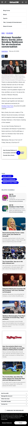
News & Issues (7, 26)
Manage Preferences (7, 422)
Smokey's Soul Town (10, 182)
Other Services (5, 398)
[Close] (26, 415)
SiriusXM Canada (6, 401)
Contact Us (4, 404)
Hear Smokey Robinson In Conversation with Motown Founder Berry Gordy (10, 153)
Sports (5, 18)
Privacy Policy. (4, 419)
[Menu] (2, 2)
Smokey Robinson (9, 179)
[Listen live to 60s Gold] (5, 198)
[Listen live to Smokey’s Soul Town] (5, 208)
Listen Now (22, 153)
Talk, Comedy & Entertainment (12, 22)
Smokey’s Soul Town (7, 106)
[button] (3, 56)
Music (5, 14)
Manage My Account (6, 396)
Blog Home (6, 10)
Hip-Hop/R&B (9, 33)
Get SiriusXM (4, 393)
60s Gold (12, 196)
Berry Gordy (7, 176)
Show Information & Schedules (16, 201)
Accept (20, 422)
